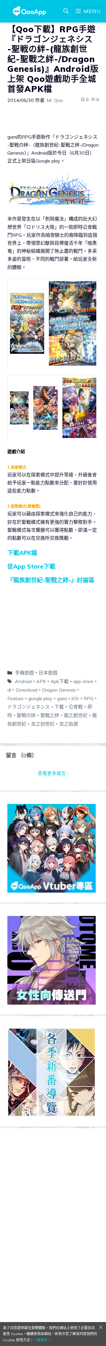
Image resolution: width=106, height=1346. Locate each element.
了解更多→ (42, 1340)
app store (83, 681)
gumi (62, 698)
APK (41, 681)
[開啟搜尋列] (66, 11)
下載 (59, 707)
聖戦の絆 (26, 715)
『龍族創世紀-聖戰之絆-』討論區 (51, 580)
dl (9, 690)
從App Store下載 (31, 566)
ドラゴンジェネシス (28, 707)
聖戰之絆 (49, 715)
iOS (75, 698)
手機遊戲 (24, 673)
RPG (88, 698)
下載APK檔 (22, 553)
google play (40, 698)
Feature (15, 698)
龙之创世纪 (42, 724)
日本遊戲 (48, 673)
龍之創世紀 (75, 715)
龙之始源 (68, 724)
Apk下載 (60, 681)
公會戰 (76, 707)
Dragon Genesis (59, 690)
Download (26, 690)
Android (23, 681)
